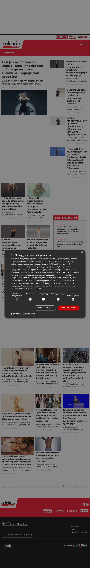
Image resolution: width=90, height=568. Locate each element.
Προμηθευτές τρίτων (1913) (30, 272)
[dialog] (45, 284)
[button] (23, 314)
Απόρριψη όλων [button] (45, 308)
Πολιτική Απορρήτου (33, 289)
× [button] (82, 252)
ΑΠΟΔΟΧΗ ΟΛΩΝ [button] (68, 308)
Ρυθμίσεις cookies (17, 289)
